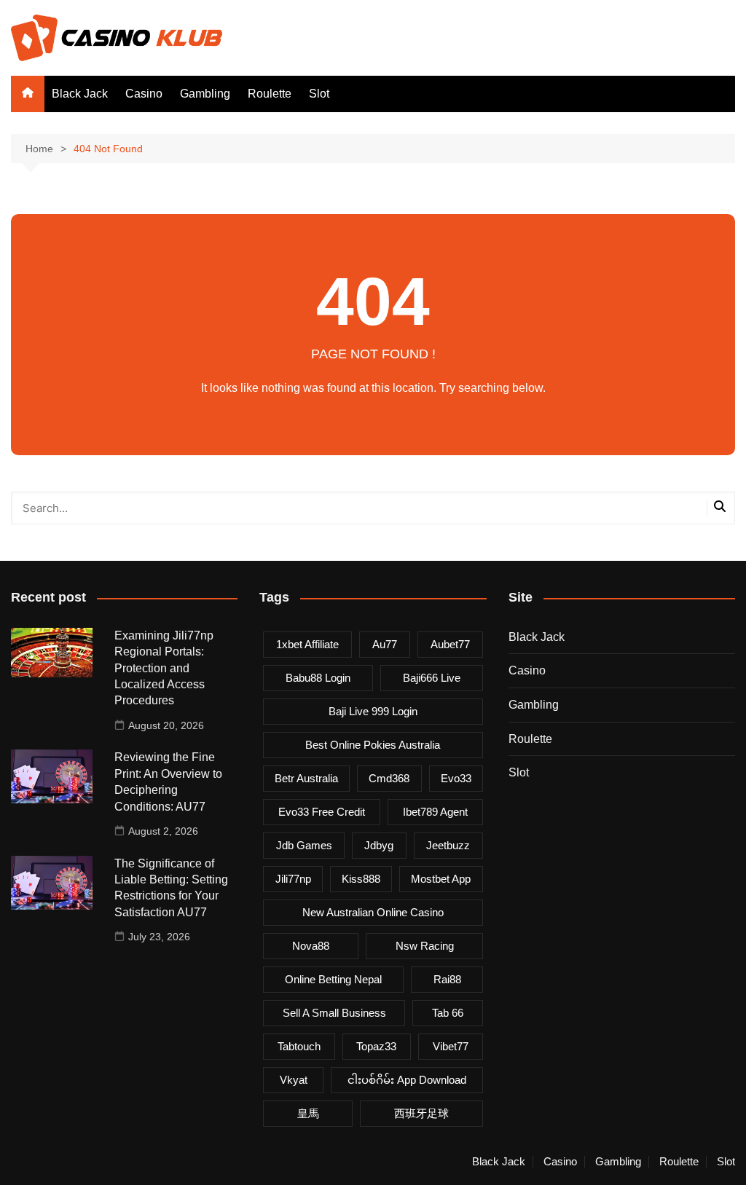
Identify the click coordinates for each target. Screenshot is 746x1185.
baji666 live (431, 678)
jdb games (304, 845)
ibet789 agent (435, 812)
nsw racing (425, 946)
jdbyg (378, 845)
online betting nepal (333, 979)
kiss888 (361, 879)
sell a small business (334, 1013)
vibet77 (450, 1046)
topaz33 (376, 1046)
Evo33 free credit (321, 812)
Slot (319, 93)
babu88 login (318, 678)
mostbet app (441, 879)
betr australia (306, 778)
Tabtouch (299, 1046)
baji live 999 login (373, 711)
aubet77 (450, 644)
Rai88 (447, 979)
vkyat (293, 1080)
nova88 (310, 946)
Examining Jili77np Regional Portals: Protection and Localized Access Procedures (163, 668)
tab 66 (447, 1013)
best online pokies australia (372, 745)
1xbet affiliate (307, 644)
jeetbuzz (448, 845)
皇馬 (308, 1113)
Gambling (205, 93)
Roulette (269, 93)
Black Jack (80, 93)
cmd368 (389, 778)
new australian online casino (373, 912)
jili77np (293, 879)
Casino (143, 93)
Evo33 (456, 778)
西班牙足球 (421, 1113)
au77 (384, 644)
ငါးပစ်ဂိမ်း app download (407, 1080)
